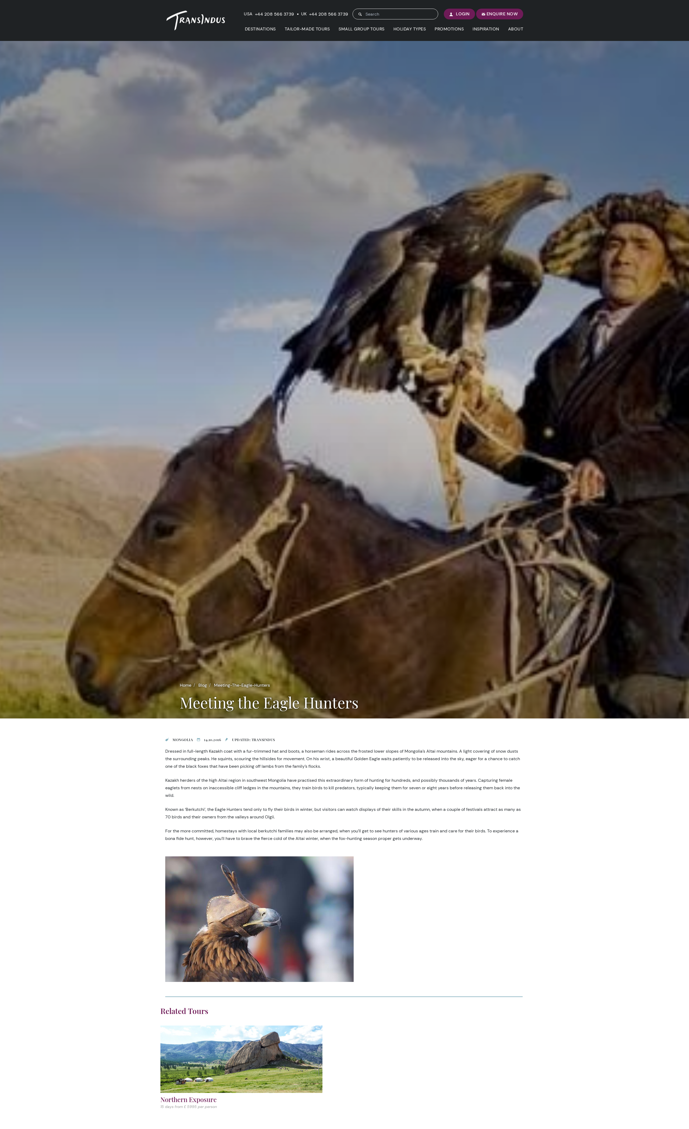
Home (185, 685)
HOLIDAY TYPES (409, 29)
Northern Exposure (188, 1099)
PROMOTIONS (449, 29)
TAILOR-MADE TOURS (307, 29)
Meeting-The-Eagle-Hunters (242, 685)
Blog (202, 685)
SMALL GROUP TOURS (362, 29)
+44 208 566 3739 (274, 14)
